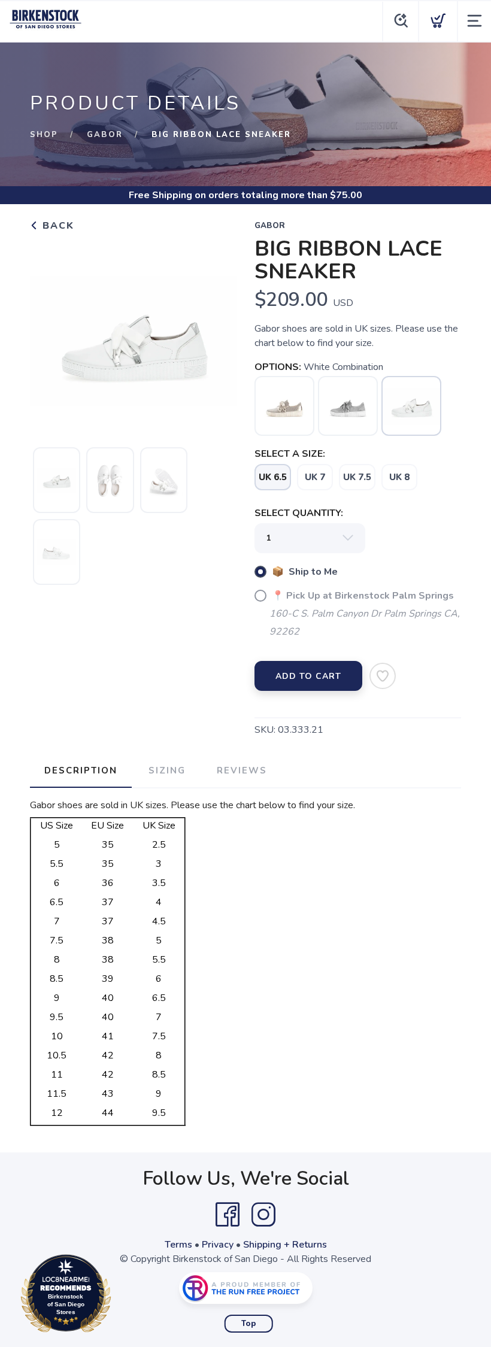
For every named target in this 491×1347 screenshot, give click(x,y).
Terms (178, 1244)
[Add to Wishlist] (382, 676)
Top (248, 1323)
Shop (44, 134)
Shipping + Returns (285, 1244)
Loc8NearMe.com (118, 1296)
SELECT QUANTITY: (298, 513)
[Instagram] (263, 1215)
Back (56, 225)
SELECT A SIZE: (289, 453)
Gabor (105, 134)
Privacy (218, 1244)
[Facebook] (228, 1215)
